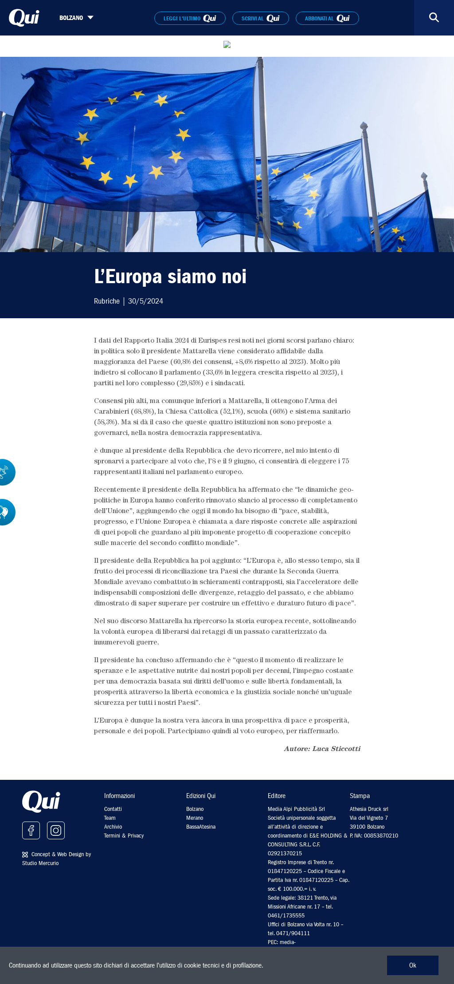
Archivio (113, 826)
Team (110, 818)
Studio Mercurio (40, 863)
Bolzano (195, 809)
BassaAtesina (200, 826)
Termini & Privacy (124, 835)
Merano (194, 818)
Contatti (113, 809)
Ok (412, 965)
